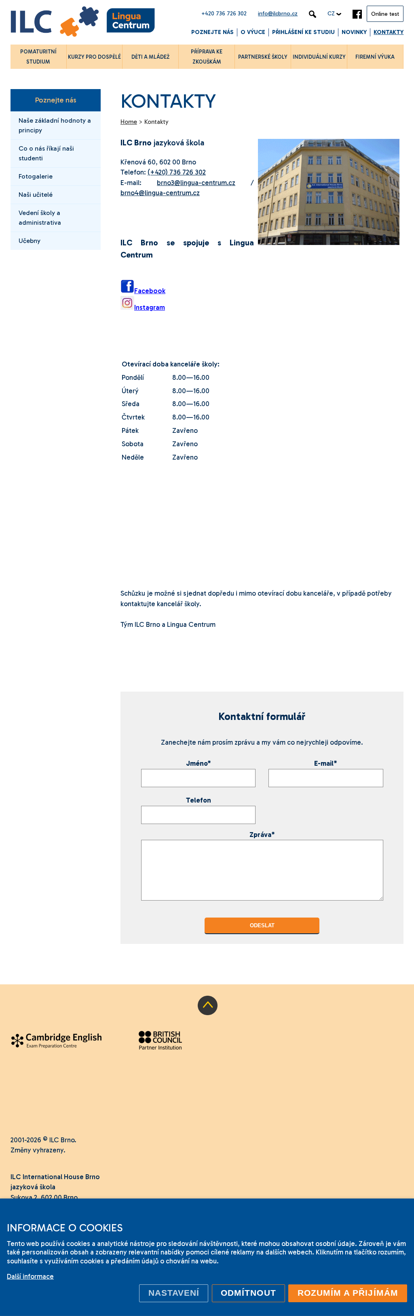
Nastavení (174, 1293)
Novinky (354, 32)
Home (128, 122)
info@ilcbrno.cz (278, 13)
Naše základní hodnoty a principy (55, 125)
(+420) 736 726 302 (177, 172)
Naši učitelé (36, 194)
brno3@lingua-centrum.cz (196, 183)
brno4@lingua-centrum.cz (160, 193)
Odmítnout (248, 1293)
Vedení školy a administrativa (40, 217)
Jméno (198, 763)
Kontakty (388, 32)
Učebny (29, 241)
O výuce (253, 32)
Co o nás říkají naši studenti (46, 153)
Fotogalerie (36, 176)
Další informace (30, 1276)
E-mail (325, 763)
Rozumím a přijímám (348, 1293)
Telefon (198, 800)
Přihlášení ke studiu (303, 32)
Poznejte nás (212, 32)
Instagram (149, 307)
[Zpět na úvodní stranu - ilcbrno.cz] (83, 23)
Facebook (149, 291)
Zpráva (262, 834)
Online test (385, 14)
